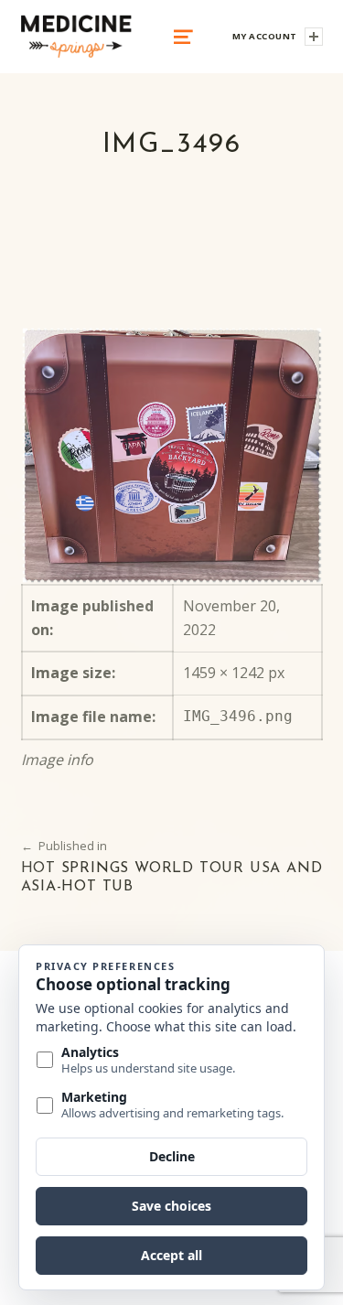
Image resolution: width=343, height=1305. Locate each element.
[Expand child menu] (314, 36)
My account (264, 36)
